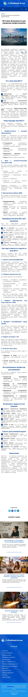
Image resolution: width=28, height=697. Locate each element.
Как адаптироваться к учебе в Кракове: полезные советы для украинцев (14, 576)
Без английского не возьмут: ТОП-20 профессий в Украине (14, 541)
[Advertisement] (14, 489)
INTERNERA (14, 694)
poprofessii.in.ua (10, 686)
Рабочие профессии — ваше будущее (14, 611)
